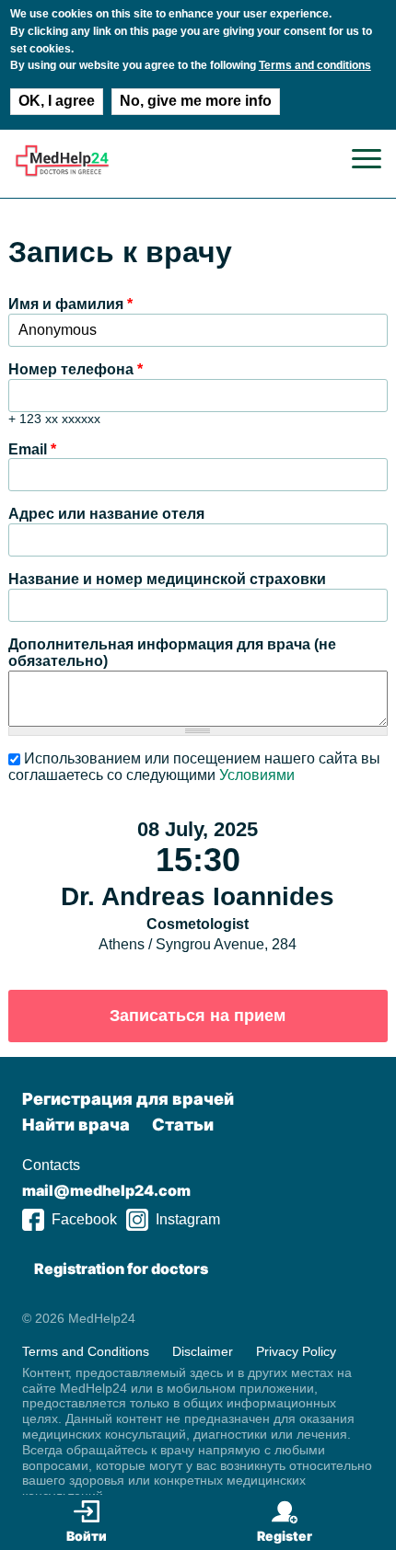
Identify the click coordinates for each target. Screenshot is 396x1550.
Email (32, 449)
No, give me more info (196, 101)
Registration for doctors (121, 1268)
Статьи (183, 1124)
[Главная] (62, 172)
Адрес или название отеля (106, 514)
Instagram (188, 1219)
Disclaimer (202, 1351)
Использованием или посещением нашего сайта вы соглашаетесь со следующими (194, 767)
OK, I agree (56, 101)
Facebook (84, 1219)
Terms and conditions (315, 65)
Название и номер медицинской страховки (167, 579)
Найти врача (76, 1124)
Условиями (257, 775)
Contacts (51, 1165)
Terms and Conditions (85, 1351)
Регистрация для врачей (128, 1098)
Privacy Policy (296, 1351)
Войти (86, 1536)
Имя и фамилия (70, 304)
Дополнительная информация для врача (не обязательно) (172, 653)
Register (284, 1536)
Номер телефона (75, 369)
